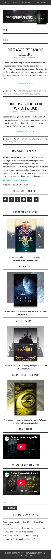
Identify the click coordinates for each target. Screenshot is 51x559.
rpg (14, 94)
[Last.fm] (29, 199)
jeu (27, 91)
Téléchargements (27, 2)
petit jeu (9, 142)
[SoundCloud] (36, 199)
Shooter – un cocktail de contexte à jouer (25, 106)
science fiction (21, 94)
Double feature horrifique (12, 522)
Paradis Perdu (40, 528)
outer (39, 91)
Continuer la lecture (25, 83)
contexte (25, 139)
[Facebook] (11, 199)
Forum (15, 2)
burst (19, 139)
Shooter (8, 91)
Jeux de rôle (44, 139)
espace (19, 91)
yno (23, 58)
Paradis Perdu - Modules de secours (16, 528)
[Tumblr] (17, 199)
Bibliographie (41, 2)
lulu (4, 142)
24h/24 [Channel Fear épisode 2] (22, 532)
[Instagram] (23, 199)
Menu (5, 30)
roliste (9, 94)
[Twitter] (5, 199)
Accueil (7, 2)
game (23, 91)
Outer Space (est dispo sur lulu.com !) (25, 51)
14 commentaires (33, 58)
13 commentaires (33, 112)
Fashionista (20, 556)
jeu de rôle (32, 91)
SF (28, 94)
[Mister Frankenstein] (26, 17)
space (38, 94)
